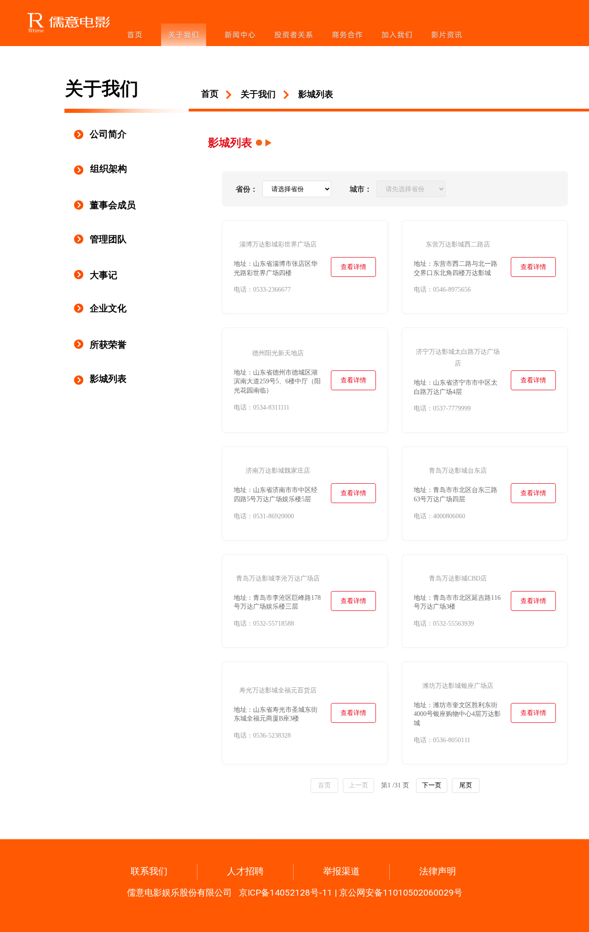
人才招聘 (245, 871)
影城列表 (108, 379)
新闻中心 (240, 35)
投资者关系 (293, 35)
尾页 (465, 785)
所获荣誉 (108, 345)
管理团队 (106, 239)
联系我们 (149, 871)
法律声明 (437, 871)
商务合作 (347, 35)
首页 (135, 35)
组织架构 (108, 169)
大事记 (103, 275)
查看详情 (353, 267)
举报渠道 (341, 871)
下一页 (431, 785)
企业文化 (108, 308)
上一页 (358, 785)
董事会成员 (111, 205)
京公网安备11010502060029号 (400, 892)
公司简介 (108, 134)
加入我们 (397, 35)
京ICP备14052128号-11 (285, 892)
